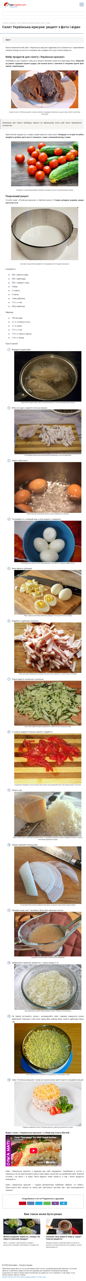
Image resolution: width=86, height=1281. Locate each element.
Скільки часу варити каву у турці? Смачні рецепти (63, 1237)
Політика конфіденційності (27, 1277)
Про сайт (42, 1277)
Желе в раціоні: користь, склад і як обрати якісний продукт (21, 1237)
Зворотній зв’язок (9, 1277)
